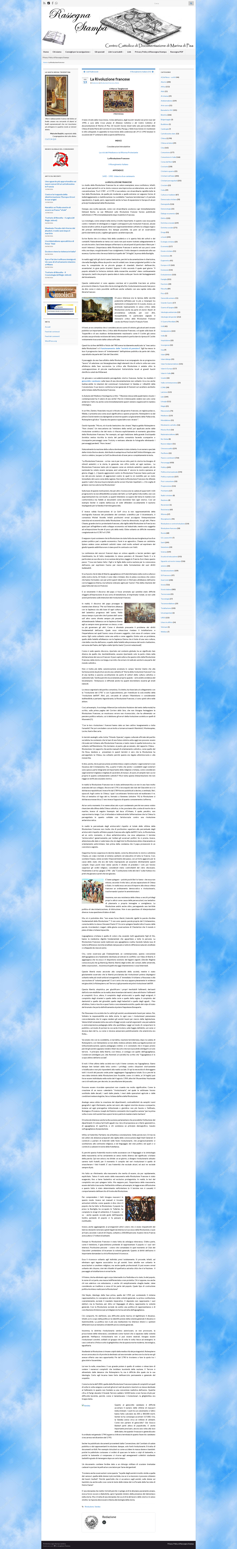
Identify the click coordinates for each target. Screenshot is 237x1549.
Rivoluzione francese (108, 83)
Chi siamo (57, 52)
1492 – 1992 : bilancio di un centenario (118, 176)
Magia (163, 406)
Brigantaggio (166, 119)
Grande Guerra (166, 303)
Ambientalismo (166, 101)
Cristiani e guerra (167, 171)
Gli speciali (99, 52)
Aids (162, 91)
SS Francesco (166, 575)
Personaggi (165, 462)
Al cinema (164, 96)
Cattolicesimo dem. (168, 134)
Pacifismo (164, 453)
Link (129, 52)
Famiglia (164, 279)
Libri (162, 397)
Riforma (164, 514)
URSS (163, 618)
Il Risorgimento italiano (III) (140, 72)
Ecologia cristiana (167, 242)
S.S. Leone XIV (166, 538)
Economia (164, 246)
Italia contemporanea (169, 383)
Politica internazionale (169, 472)
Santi (163, 542)
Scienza (164, 552)
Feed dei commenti (52, 336)
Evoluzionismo (166, 275)
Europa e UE (165, 265)
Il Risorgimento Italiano (118, 164)
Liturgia (164, 401)
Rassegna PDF (176, 52)
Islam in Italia (166, 373)
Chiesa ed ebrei (167, 143)
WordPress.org (51, 341)
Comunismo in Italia (168, 157)
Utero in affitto (166, 622)
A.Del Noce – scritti (168, 77)
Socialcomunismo (167, 571)
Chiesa (163, 138)
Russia (163, 533)
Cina (162, 148)
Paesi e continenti (168, 458)
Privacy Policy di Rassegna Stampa (151, 52)
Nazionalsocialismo (168, 434)
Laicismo (164, 392)
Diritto (163, 218)
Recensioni (165, 505)
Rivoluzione (89, 1507)
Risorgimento (166, 519)
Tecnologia (165, 599)
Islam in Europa (166, 368)
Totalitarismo (166, 608)
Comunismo (165, 152)
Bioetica (164, 115)
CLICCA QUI (50, 139)
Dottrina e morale (167, 223)
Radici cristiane (166, 495)
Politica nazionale (167, 477)
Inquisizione (165, 340)
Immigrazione (166, 331)
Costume (164, 166)
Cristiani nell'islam (168, 176)
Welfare (164, 632)
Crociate (164, 185)
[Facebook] (52, 2)
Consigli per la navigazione (77, 52)
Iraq (162, 350)
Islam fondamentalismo (170, 364)
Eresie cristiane (167, 251)
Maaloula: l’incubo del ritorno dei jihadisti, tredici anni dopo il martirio (60, 230)
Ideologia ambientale (169, 312)
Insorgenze (165, 345)
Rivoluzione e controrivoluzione (173, 524)
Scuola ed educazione (169, 556)
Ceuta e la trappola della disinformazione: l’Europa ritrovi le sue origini (60, 197)
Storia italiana (166, 589)
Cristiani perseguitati (169, 181)
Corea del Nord (166, 162)
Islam (163, 354)
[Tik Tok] (48, 2)
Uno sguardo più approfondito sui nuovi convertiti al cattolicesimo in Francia (60, 184)
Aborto (163, 82)
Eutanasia (164, 270)
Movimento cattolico (169, 425)
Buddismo (164, 124)
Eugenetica (165, 260)
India (163, 336)
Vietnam (164, 627)
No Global (164, 439)
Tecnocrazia (165, 594)
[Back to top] (231, 1543)
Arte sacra (165, 105)
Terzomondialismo (168, 603)
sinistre (164, 566)
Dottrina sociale (167, 228)
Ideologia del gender (169, 317)
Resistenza (165, 509)
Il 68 (162, 326)
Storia (117, 83)
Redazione (95, 83)
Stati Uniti (165, 580)
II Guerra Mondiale (168, 322)
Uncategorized (166, 613)
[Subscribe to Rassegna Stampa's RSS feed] (44, 2)
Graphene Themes (64, 1546)
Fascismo (164, 284)
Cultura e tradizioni (168, 195)
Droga (163, 232)
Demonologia (166, 209)
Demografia (165, 204)
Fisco (163, 293)
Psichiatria (165, 491)
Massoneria (165, 411)
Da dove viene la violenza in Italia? (60, 251)
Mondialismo (165, 420)
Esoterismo (165, 256)
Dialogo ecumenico (168, 213)
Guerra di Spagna (167, 307)
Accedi (47, 327)
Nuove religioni (166, 444)
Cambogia (164, 129)
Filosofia (164, 289)
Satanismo (165, 547)
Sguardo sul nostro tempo (171, 561)
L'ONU (163, 387)
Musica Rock (165, 430)
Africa (163, 87)
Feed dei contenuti (52, 332)
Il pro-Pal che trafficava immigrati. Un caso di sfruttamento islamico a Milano (60, 262)
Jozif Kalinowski (92, 72)
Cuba (163, 190)
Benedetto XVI (167, 110)
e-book (163, 237)
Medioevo (164, 415)
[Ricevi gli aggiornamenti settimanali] (56, 2)
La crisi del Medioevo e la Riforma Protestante (118, 152)
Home (46, 52)
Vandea (97, 1507)
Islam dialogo (166, 359)
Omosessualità (166, 448)
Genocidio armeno (168, 298)
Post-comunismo (167, 481)
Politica (164, 467)
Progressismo (166, 486)
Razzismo (164, 500)
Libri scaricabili (115, 52)
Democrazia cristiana (169, 199)
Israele (163, 378)
